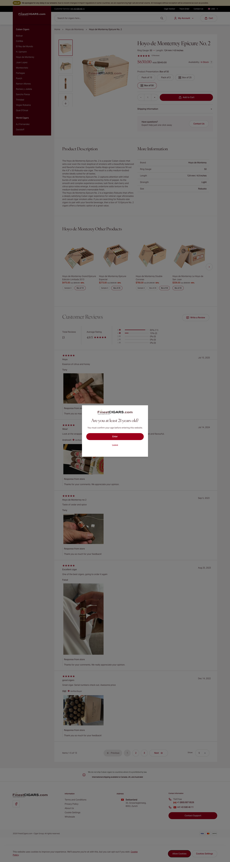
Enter (115, 436)
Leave (115, 445)
